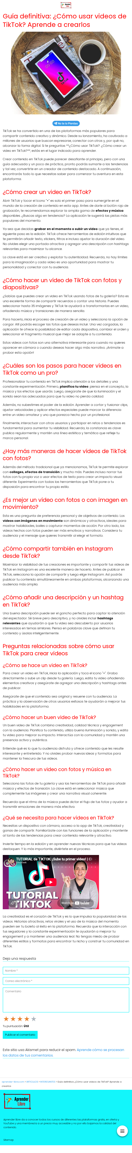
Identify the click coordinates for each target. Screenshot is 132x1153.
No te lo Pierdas (68, 123)
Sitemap (8, 1140)
